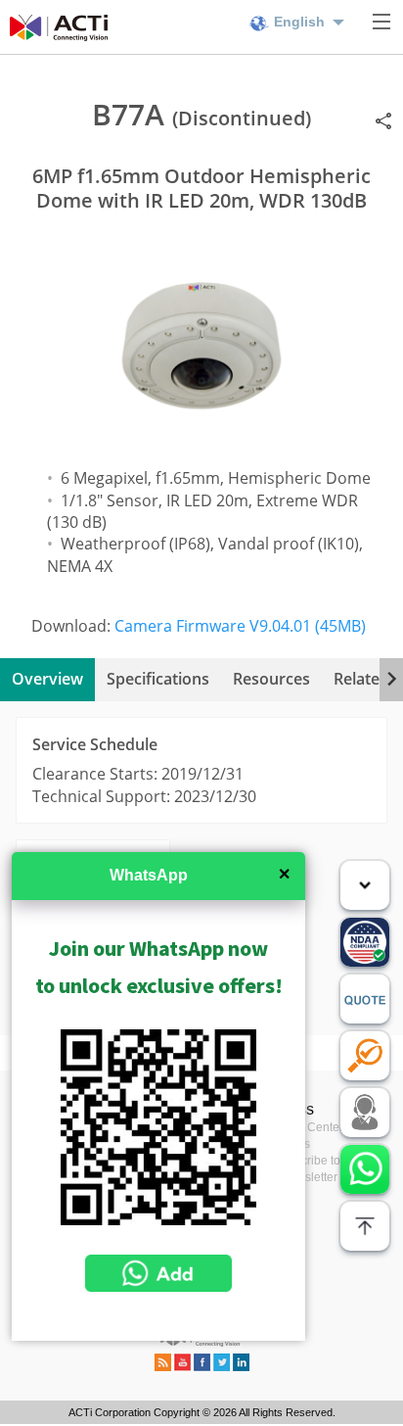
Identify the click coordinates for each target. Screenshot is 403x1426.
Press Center (308, 1127)
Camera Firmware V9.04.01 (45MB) (240, 626)
